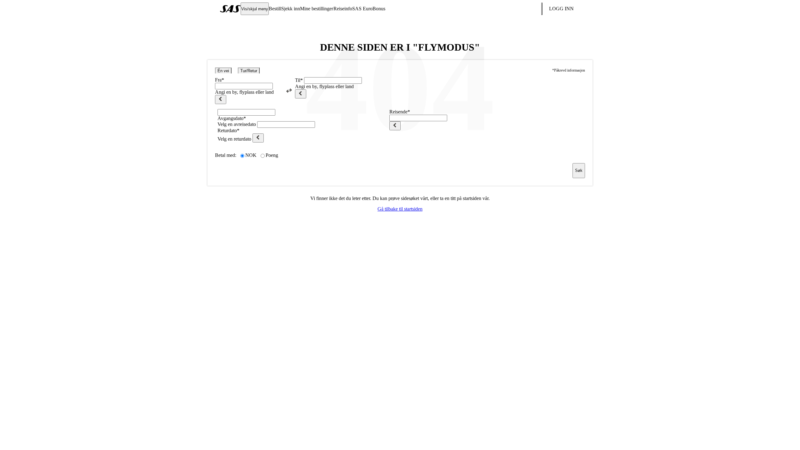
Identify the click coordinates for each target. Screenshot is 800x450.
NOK (251, 155)
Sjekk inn (290, 8)
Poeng (272, 155)
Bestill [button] (275, 8)
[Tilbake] (395, 125)
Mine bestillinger (316, 8)
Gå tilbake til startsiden (400, 209)
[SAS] (230, 8)
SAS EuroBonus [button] (368, 8)
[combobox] (244, 86)
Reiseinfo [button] (342, 8)
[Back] (220, 99)
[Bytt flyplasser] (289, 90)
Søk (578, 170)
